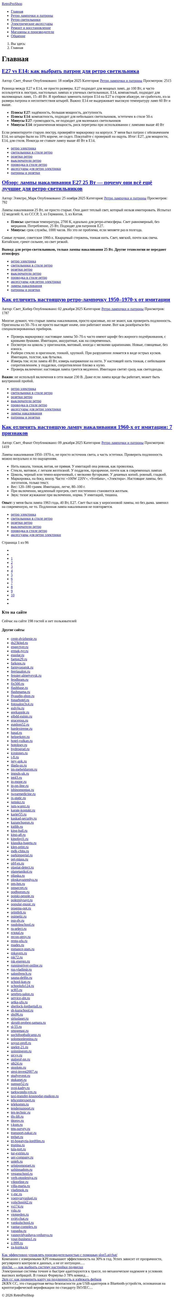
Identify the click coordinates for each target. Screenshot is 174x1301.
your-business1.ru (23, 1239)
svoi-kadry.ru (20, 1088)
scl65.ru (16, 990)
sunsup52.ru (19, 1084)
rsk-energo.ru (20, 961)
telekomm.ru (20, 1104)
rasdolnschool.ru (22, 924)
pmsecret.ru (19, 888)
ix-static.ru (18, 798)
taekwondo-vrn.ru (23, 1092)
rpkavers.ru (19, 953)
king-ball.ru (19, 831)
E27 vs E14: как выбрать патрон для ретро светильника (70, 71)
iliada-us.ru (19, 765)
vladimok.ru (19, 1190)
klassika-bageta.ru (23, 843)
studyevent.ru (20, 1076)
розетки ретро (21, 156)
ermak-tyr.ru (19, 651)
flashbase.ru (19, 688)
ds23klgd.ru (19, 643)
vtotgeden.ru (20, 1214)
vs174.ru (17, 1206)
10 (12, 595)
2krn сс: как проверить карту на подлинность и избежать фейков (52, 1279)
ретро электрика (23, 148)
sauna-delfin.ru (21, 978)
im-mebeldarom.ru (24, 769)
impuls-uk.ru (20, 773)
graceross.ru (19, 720)
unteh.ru (17, 1161)
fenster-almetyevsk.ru (26, 675)
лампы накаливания (26, 286)
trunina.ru (18, 1145)
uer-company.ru (22, 1157)
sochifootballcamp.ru (26, 1035)
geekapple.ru (20, 712)
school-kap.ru (20, 982)
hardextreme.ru (21, 728)
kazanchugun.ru (22, 822)
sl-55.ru (16, 1027)
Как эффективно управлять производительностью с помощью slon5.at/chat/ (59, 1255)
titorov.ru (17, 1120)
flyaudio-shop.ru (22, 696)
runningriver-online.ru (26, 965)
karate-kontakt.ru (23, 810)
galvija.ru (17, 708)
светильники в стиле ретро (32, 152)
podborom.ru (20, 892)
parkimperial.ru (22, 855)
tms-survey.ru (20, 1129)
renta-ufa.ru (19, 941)
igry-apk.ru (19, 761)
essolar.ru (17, 655)
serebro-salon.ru (22, 994)
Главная (17, 11)
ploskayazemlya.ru (24, 880)
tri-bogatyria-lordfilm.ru (28, 1141)
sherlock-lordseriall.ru (26, 1006)
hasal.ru (16, 733)
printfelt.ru (18, 912)
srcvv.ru (16, 1055)
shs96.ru (17, 1014)
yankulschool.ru (22, 1223)
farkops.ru (18, 663)
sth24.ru (16, 1063)
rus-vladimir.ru (21, 969)
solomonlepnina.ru (24, 1039)
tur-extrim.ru (20, 1153)
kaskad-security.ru (24, 818)
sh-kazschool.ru (22, 1010)
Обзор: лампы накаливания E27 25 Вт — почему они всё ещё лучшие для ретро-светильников (77, 185)
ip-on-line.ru (20, 786)
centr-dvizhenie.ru (24, 639)
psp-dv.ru (17, 920)
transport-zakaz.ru (23, 1133)
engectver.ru (19, 647)
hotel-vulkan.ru (22, 741)
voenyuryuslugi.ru (24, 1198)
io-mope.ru (19, 782)
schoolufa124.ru (22, 986)
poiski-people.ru (22, 896)
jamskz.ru (18, 802)
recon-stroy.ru (21, 937)
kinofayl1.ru (19, 839)
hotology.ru (19, 745)
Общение (18, 36)
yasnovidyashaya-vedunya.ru (32, 1235)
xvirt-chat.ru (19, 1218)
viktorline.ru (19, 1182)
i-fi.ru (15, 757)
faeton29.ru (19, 659)
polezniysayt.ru (22, 900)
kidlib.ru (17, 826)
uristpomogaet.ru (23, 1165)
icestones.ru (19, 753)
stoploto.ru (18, 1067)
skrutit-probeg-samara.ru (28, 1022)
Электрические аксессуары (32, 24)
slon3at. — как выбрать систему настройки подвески (42, 1267)
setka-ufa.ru (19, 1002)
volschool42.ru (21, 1202)
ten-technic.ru (20, 1112)
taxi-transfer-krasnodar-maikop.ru (35, 1096)
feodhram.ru (19, 679)
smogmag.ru (20, 1031)
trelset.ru (17, 1137)
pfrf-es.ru (17, 863)
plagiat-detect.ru (22, 867)
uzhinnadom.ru (21, 1169)
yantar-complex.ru (24, 1227)
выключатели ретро (26, 160)
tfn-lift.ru (17, 1116)
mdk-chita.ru (20, 851)
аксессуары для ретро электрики (36, 169)
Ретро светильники (26, 20)
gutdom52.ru (20, 724)
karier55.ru (19, 814)
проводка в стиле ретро (29, 165)
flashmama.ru (20, 692)
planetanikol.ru (21, 871)
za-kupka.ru (19, 1247)
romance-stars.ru (22, 949)
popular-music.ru (23, 904)
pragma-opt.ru (21, 908)
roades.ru (17, 945)
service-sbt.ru (20, 998)
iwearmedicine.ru (23, 794)
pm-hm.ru (18, 884)
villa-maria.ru (20, 1186)
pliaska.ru (18, 875)
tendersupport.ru (22, 1108)
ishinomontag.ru (22, 790)
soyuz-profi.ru (21, 1043)
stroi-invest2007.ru (24, 1071)
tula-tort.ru (18, 1149)
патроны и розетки (25, 173)
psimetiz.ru (19, 916)
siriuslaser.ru (20, 1018)
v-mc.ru (16, 1194)
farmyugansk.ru (22, 667)
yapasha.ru (18, 1231)
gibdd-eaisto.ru (21, 716)
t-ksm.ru (17, 1125)
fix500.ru (17, 684)
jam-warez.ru (20, 806)
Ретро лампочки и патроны (32, 15)
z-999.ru (17, 1243)
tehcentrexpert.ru (23, 1100)
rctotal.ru (17, 933)
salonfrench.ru (21, 973)
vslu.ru (16, 1210)
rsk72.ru (17, 957)
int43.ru (16, 777)
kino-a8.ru (18, 835)
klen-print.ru (20, 847)
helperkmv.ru (20, 737)
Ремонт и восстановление (31, 28)
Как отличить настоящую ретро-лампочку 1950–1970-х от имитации (86, 299)
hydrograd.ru (20, 749)
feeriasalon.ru (20, 671)
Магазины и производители (32, 32)
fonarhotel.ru (20, 700)
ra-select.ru (19, 929)
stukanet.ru (19, 1080)
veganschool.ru (22, 1174)
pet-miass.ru (19, 859)
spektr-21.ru (19, 1047)
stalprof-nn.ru (20, 1059)
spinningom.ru (21, 1051)
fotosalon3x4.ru (22, 704)
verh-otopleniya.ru (24, 1178)
